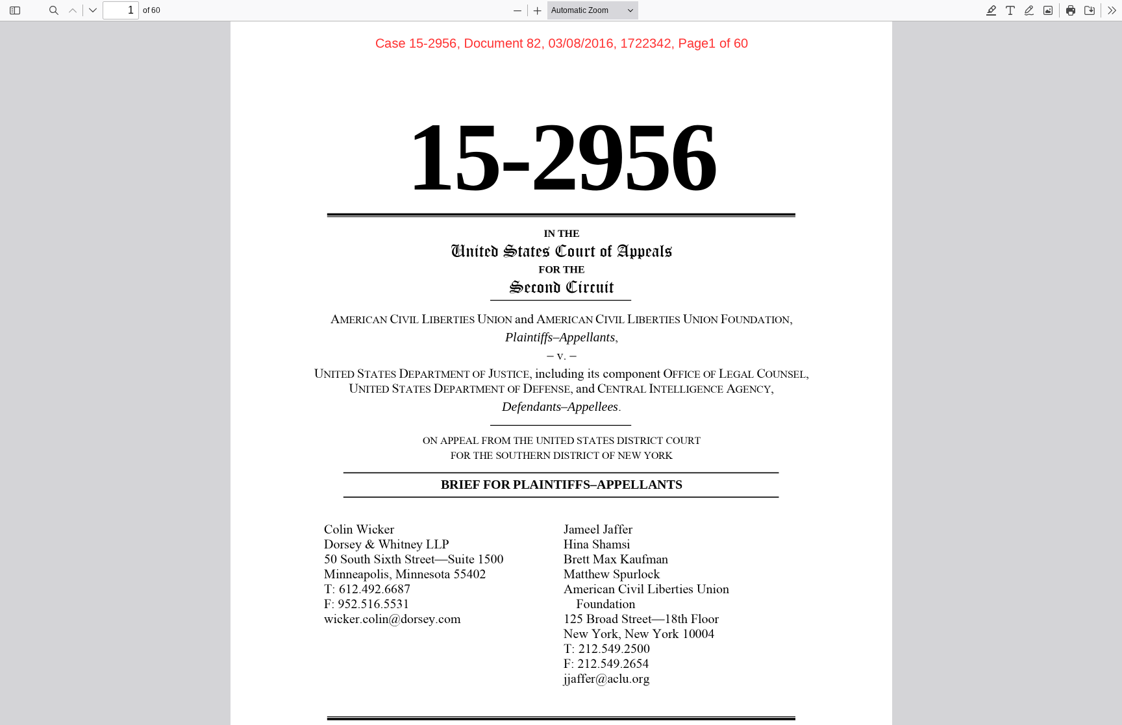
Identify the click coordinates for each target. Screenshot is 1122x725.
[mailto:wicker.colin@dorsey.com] (392, 618)
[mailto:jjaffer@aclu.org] (606, 677)
